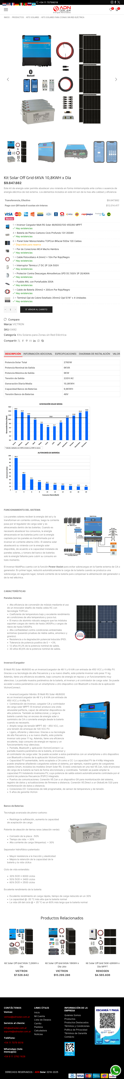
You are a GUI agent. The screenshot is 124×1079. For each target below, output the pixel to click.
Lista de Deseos (42, 1019)
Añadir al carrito (37, 309)
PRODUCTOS (18, 17)
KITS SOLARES (32, 17)
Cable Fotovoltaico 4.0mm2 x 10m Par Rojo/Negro (43, 257)
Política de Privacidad (75, 1029)
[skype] (42, 340)
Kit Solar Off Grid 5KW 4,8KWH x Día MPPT (102, 965)
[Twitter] (118, 2)
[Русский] (30, 4)
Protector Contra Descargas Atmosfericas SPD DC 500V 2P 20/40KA (53, 273)
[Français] (13, 4)
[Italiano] (21, 4)
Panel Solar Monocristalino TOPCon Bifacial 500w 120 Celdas (49, 241)
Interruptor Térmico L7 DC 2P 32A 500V (38, 265)
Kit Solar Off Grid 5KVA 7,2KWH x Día (21, 965)
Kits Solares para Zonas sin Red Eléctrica (62, 17)
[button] (8, 79)
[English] (9, 4)
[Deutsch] (17, 4)
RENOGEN (102, 971)
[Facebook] (115, 2)
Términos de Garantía (75, 1033)
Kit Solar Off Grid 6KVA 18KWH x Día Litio (62, 965)
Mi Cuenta (39, 1016)
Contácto (69, 1036)
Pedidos (38, 1027)
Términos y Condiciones (76, 1026)
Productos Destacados (76, 1022)
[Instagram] (112, 2)
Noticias (38, 1034)
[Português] (25, 4)
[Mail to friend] (30, 340)
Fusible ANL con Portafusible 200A (35, 281)
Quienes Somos (72, 1015)
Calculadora (40, 1030)
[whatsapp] (38, 340)
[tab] (13, 354)
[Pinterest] (27, 340)
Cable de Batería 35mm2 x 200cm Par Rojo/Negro (43, 289)
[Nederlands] (4, 4)
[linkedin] (34, 340)
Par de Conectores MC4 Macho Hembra (38, 249)
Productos (69, 1018)
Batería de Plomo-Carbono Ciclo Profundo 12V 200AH (45, 232)
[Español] (34, 4)
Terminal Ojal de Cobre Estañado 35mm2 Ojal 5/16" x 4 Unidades (51, 297)
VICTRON (18, 324)
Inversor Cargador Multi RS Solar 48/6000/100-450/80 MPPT (49, 224)
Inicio (7, 17)
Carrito (37, 1023)
